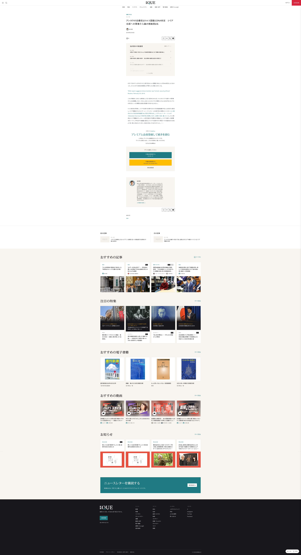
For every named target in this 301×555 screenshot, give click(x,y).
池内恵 (131, 29)
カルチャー (155, 518)
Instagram (190, 511)
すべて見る (198, 257)
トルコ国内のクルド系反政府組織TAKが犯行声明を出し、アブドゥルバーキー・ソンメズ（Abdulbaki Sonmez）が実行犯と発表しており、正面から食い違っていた (151, 113)
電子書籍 (165, 7)
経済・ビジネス (156, 514)
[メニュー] (3, 3)
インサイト (134, 7)
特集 (128, 7)
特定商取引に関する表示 (122, 552)
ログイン (153, 131)
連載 (151, 7)
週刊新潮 (137, 528)
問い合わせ (173, 516)
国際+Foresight (174, 7)
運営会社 (132, 552)
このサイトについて (175, 509)
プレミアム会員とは (151, 143)
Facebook (189, 516)
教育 (154, 516)
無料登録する (192, 485)
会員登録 (296, 2)
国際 (154, 528)
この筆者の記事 (140, 202)
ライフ (154, 526)
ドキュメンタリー (143, 7)
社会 (154, 511)
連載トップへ (167, 46)
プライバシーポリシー (110, 552)
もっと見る (150, 73)
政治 (127, 218)
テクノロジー (156, 523)
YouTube (189, 514)
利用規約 (102, 552)
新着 (123, 7)
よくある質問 (173, 514)
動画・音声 (157, 7)
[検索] (6, 3)
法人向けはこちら (104, 522)
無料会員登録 (150, 167)
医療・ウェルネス (157, 521)
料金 (171, 511)
